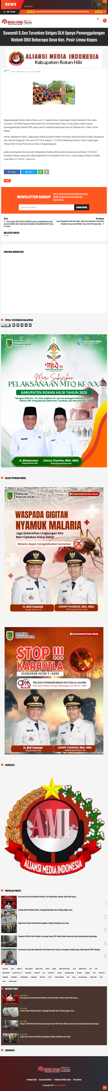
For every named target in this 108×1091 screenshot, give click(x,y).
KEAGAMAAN (28, 973)
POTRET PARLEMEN (59, 977)
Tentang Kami (31, 1079)
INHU (96, 969)
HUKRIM (54, 969)
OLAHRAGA (87, 973)
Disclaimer (77, 1079)
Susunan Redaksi (45, 1079)
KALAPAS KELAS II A (17, 973)
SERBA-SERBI (93, 977)
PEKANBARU (5, 977)
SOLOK (101, 977)
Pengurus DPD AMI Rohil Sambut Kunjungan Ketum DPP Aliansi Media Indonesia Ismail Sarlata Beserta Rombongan (57, 936)
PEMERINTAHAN (24, 977)
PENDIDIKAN (34, 977)
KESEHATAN (37, 973)
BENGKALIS (19, 969)
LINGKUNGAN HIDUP (69, 973)
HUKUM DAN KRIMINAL (64, 969)
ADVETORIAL (5, 969)
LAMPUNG (59, 973)
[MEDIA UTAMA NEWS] (54, 1074)
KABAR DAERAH (6, 973)
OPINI (94, 973)
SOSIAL (4, 981)
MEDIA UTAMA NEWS (60, 1085)
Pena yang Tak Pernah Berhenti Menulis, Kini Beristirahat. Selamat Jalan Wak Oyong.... (47, 11)
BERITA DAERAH (29, 969)
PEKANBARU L (14, 977)
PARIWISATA (102, 973)
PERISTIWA (42, 977)
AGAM (12, 969)
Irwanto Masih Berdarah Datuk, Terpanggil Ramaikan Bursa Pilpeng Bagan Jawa (45, 910)
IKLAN (74, 969)
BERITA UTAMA (39, 969)
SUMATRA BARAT (13, 981)
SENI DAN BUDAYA (82, 977)
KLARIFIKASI (51, 973)
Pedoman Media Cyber (62, 1079)
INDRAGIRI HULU (83, 969)
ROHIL (68, 977)
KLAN (44, 973)
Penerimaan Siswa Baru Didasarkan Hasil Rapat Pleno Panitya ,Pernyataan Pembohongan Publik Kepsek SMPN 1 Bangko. (59, 949)
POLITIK (50, 977)
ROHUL (74, 977)
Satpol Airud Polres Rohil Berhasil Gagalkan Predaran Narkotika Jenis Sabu (43, 923)
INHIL (90, 969)
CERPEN (47, 969)
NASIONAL (79, 973)
